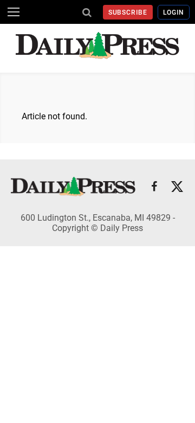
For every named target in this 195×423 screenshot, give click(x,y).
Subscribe (128, 12)
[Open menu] (13, 12)
